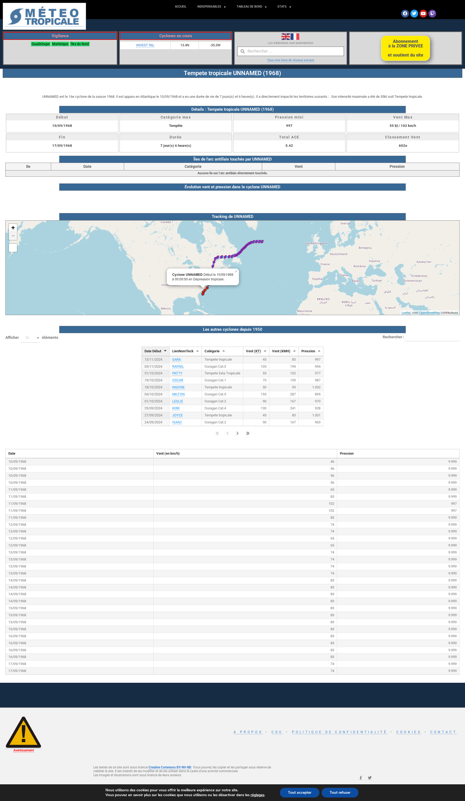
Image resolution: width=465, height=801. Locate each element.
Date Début (153, 351)
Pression (308, 351)
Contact (443, 732)
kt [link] (396, 126)
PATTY (177, 373)
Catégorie (212, 351)
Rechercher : (393, 337)
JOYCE (177, 415)
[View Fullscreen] (13, 248)
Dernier (248, 433)
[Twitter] (414, 14)
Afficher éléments (31, 337)
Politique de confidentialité (340, 732)
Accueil (180, 6)
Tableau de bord (249, 6)
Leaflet (405, 312)
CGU (277, 732)
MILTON (178, 394)
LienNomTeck (182, 351)
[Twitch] (432, 14)
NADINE (178, 387)
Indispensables (209, 6)
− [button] (13, 235)
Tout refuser (340, 792)
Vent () (253, 351)
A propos (248, 732)
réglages (257, 795)
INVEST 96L (145, 45)
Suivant (237, 433)
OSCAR (177, 380)
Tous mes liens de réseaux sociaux (290, 60)
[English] (286, 36)
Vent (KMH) (281, 351)
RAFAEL (178, 366)
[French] (295, 36)
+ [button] (13, 227)
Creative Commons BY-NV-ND (170, 767)
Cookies (408, 732)
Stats (282, 6)
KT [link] (257, 351)
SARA (176, 359)
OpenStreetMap (429, 312)
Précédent (227, 433)
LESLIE (177, 401)
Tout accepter (299, 792)
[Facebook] (405, 14)
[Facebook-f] (360, 778)
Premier (217, 433)
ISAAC (177, 422)
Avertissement (23, 750)
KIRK (176, 408)
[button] (30, 338)
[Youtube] (423, 14)
